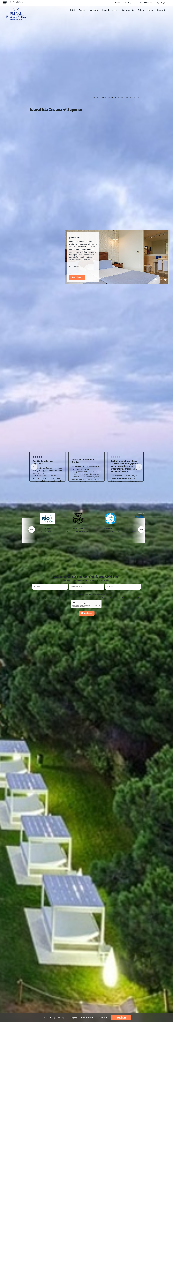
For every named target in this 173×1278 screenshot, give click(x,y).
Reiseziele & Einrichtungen (112, 97)
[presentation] (155, 279)
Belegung (73, 1018)
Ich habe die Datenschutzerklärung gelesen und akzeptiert (88, 595)
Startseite (95, 97)
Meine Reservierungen (124, 3)
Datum (45, 1018)
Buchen (76, 277)
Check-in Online (145, 3)
